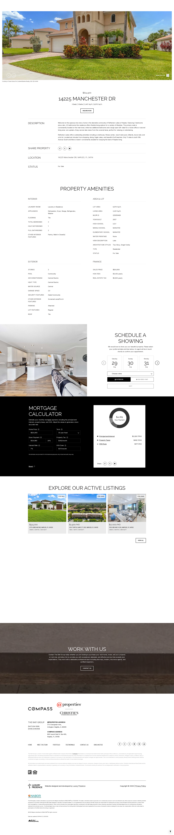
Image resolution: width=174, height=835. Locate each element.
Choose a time (117, 374)
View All (141, 540)
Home (30, 744)
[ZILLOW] (144, 744)
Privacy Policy (140, 786)
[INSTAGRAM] (124, 744)
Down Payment (34, 437)
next (14, 75)
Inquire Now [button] (87, 110)
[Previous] (104, 363)
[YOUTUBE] (134, 744)
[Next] (157, 363)
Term (58, 429)
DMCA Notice (98, 744)
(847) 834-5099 (33, 726)
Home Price (33, 429)
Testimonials (70, 744)
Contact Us (84, 744)
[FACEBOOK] (119, 744)
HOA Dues (60, 445)
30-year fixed (63, 433)
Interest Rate (33, 445)
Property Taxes (104, 440)
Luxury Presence (79, 786)
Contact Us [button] (87, 668)
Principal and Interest (107, 436)
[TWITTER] (129, 744)
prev (9, 75)
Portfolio (56, 744)
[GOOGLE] (139, 744)
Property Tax (61, 437)
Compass (75, 753)
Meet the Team (42, 744)
